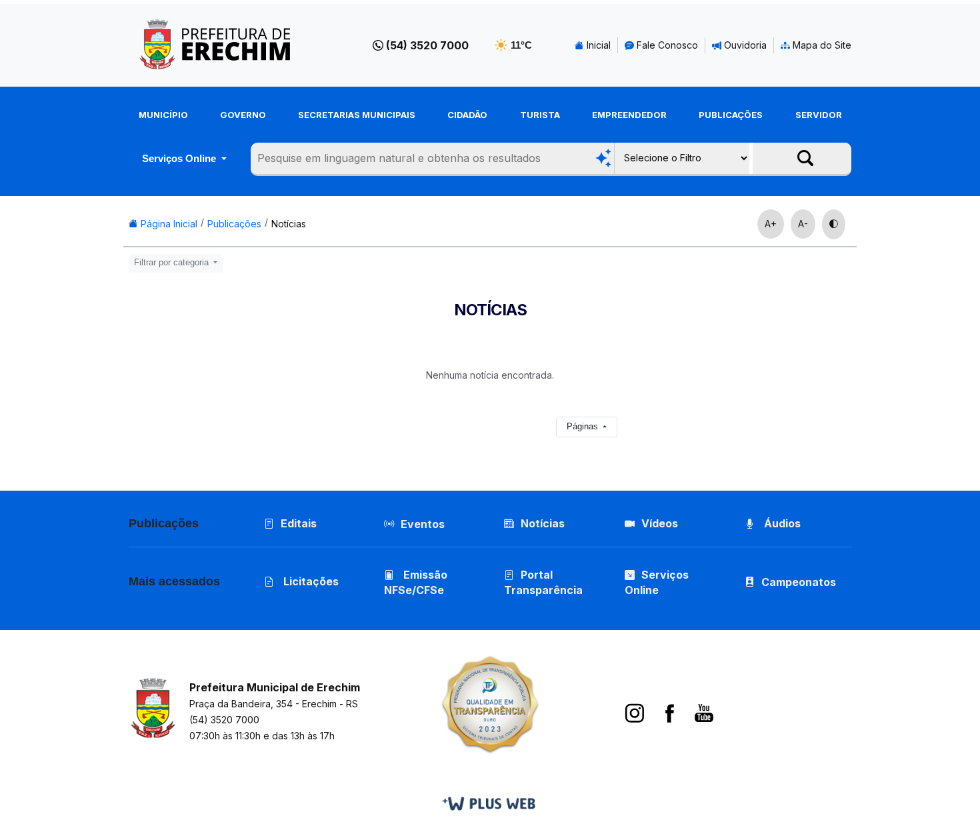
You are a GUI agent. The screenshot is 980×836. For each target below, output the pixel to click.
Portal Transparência (543, 582)
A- (803, 223)
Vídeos (659, 523)
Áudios (781, 523)
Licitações (310, 581)
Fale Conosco (666, 45)
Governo (243, 114)
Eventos (423, 524)
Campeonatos (798, 582)
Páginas (584, 426)
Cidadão (467, 114)
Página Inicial (167, 223)
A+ (771, 223)
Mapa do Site (820, 45)
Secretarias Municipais (356, 114)
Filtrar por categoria (172, 262)
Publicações (731, 114)
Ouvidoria (744, 45)
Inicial (597, 45)
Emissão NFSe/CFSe (415, 582)
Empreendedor (629, 114)
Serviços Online (180, 158)
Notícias (288, 223)
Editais (299, 523)
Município (163, 114)
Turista (540, 114)
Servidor (818, 114)
